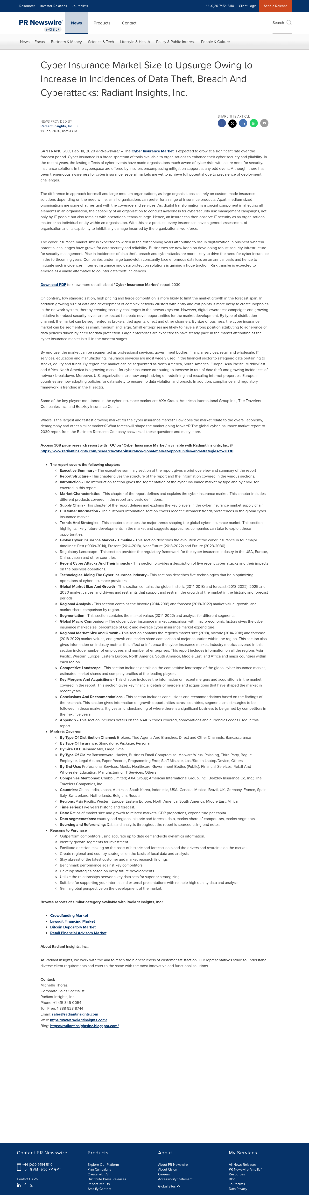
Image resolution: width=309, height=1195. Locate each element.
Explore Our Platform (103, 1164)
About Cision (167, 1169)
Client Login (248, 5)
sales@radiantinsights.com (75, 1014)
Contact (129, 23)
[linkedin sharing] (243, 123)
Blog (232, 1179)
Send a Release (275, 5)
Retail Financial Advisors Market (78, 933)
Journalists (80, 5)
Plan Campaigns (99, 1169)
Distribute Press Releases (107, 1179)
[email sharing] (264, 123)
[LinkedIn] (19, 1185)
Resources (27, 5)
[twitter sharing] (232, 124)
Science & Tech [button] (101, 42)
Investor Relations (53, 5)
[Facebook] (25, 1185)
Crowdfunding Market (69, 915)
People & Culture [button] (215, 42)
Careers (164, 1174)
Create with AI (98, 1174)
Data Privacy (238, 1188)
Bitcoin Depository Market (73, 927)
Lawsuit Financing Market (72, 921)
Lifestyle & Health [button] (135, 42)
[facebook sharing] (222, 123)
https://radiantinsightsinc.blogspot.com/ (84, 1026)
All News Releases (243, 1164)
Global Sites (167, 1186)
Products (102, 23)
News (76, 23)
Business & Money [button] (66, 42)
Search (278, 22)
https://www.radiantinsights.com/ (78, 1020)
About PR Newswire (173, 1164)
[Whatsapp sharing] (254, 123)
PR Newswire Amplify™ (245, 1169)
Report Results (99, 1184)
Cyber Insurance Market (153, 151)
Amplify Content (99, 1188)
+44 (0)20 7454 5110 (37, 1164)
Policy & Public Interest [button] (175, 42)
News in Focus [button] (32, 42)
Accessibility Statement (175, 1179)
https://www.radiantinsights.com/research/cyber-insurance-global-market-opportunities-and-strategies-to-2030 (137, 451)
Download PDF (53, 284)
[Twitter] (31, 1185)
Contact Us (25, 1179)
